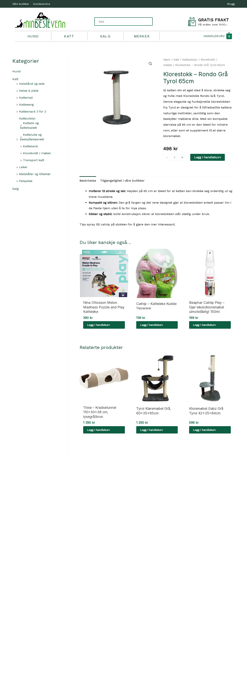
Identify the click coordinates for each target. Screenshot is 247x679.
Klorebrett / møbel (37, 153)
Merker (142, 36)
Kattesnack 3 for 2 (32, 111)
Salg (105, 36)
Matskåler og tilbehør (35, 174)
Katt (69, 36)
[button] (150, 63)
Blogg (231, 3)
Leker (23, 167)
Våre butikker (20, 3)
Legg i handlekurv (207, 157)
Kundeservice (41, 3)
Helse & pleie (28, 90)
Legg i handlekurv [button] (98, 324)
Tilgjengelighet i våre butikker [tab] (122, 180)
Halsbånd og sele (32, 84)
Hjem (166, 59)
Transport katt (33, 160)
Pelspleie (25, 181)
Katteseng (26, 104)
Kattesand (30, 146)
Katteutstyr (27, 118)
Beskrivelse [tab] (88, 180)
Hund (33, 36)
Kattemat (26, 97)
